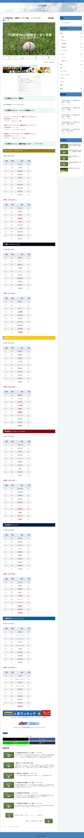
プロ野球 (5, 733)
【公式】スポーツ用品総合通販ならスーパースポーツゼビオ (29, 727)
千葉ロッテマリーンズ (23, 85)
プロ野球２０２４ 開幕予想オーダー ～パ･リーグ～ (29, 82)
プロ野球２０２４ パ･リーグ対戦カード (26, 80)
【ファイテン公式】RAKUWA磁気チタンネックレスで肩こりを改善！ (28, 717)
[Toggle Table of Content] (37, 77)
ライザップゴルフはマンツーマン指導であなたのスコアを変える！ (20, 66)
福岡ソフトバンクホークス (23, 86)
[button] (49, 57)
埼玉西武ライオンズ (22, 89)
